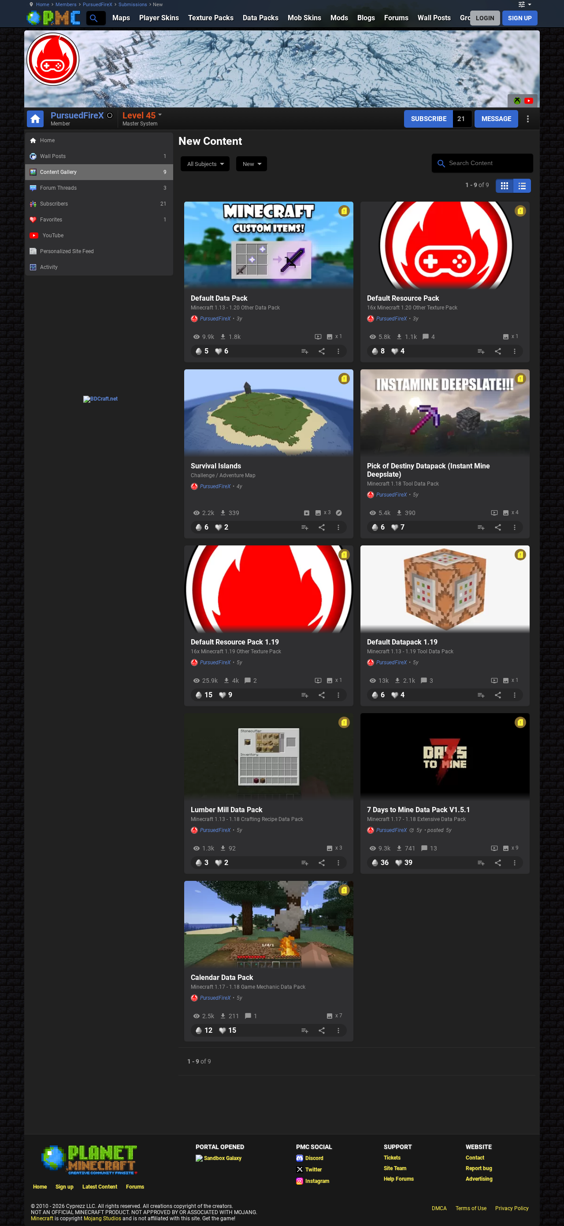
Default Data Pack (219, 298)
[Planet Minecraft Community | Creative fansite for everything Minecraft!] (88, 1159)
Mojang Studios (102, 1218)
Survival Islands (216, 466)
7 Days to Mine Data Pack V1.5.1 (418, 810)
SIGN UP (520, 18)
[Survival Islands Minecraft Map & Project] (268, 413)
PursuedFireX (97, 4)
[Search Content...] (441, 162)
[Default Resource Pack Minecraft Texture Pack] (445, 246)
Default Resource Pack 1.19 (235, 642)
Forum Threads (103, 188)
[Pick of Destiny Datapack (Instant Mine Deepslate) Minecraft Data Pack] (445, 413)
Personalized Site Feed (67, 251)
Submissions (133, 4)
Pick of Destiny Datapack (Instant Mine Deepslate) (428, 470)
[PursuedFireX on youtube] (527, 100)
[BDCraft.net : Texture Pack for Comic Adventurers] (100, 399)
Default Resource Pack (403, 298)
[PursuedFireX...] (93, 18)
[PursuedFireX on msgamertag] (517, 100)
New (248, 164)
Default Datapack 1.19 (402, 642)
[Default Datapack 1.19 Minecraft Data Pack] (445, 589)
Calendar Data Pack (222, 977)
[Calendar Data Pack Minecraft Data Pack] (268, 925)
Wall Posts (103, 156)
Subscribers (103, 204)
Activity (49, 267)
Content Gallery (103, 172)
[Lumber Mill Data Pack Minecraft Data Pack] (268, 757)
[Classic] (522, 186)
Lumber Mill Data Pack (227, 810)
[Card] (504, 186)
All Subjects (202, 164)
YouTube (53, 235)
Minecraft (42, 1218)
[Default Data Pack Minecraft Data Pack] (268, 246)
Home (42, 4)
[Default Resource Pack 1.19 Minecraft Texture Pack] (268, 589)
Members (66, 4)
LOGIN (485, 18)
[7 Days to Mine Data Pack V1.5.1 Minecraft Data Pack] (445, 757)
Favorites (103, 220)
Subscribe (428, 119)
